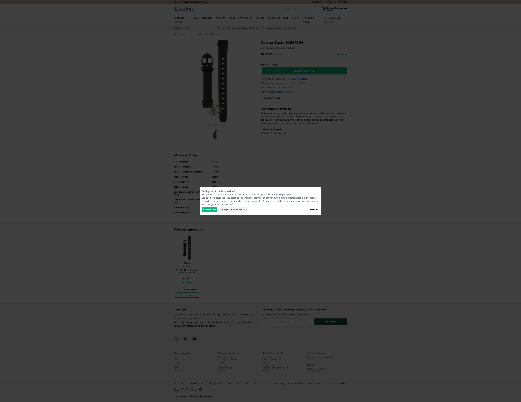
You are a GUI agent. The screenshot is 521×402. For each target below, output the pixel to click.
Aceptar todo (209, 209)
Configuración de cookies (234, 209)
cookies (241, 194)
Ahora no (314, 209)
